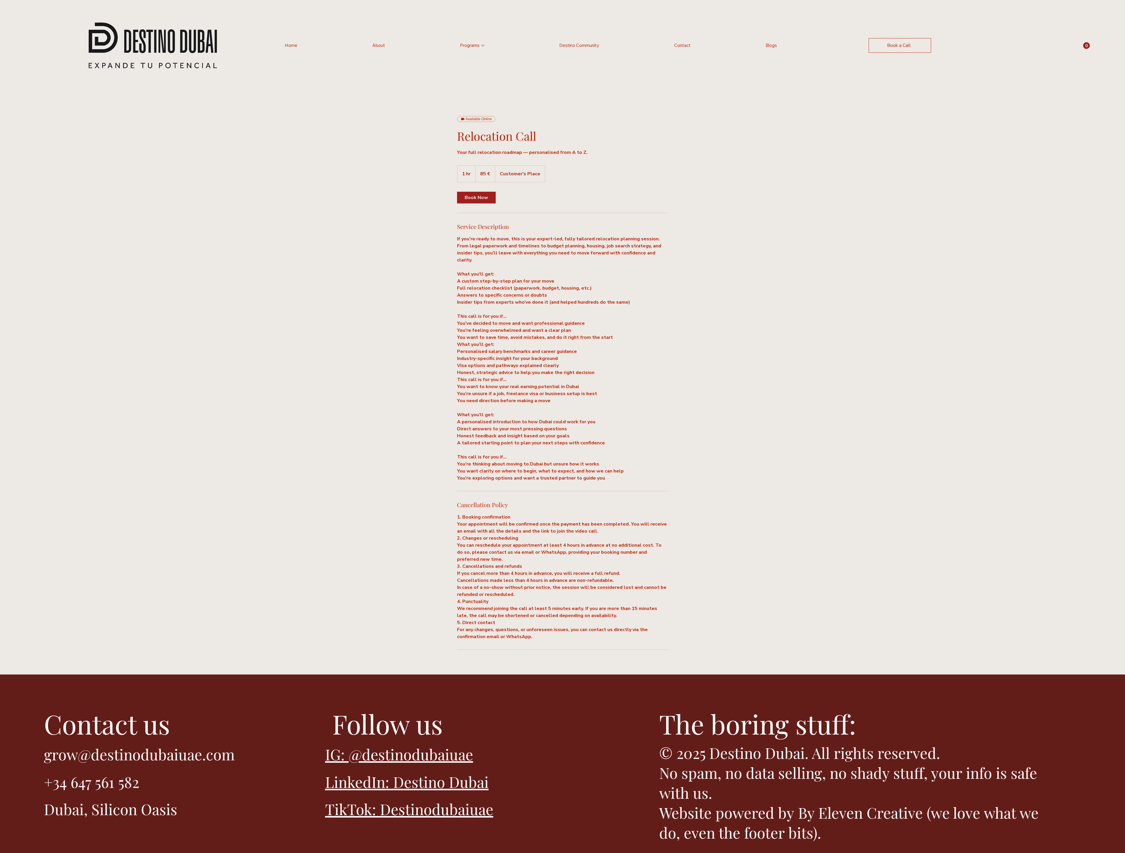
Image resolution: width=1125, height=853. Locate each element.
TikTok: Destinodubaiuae (409, 809)
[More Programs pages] (482, 45)
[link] (476, 197)
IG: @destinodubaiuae (399, 754)
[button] (1086, 45)
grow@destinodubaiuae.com (139, 754)
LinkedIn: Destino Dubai (407, 782)
